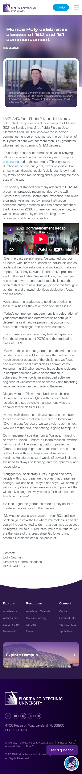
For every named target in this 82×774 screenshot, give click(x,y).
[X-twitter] (31, 716)
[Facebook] (23, 716)
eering (14, 161)
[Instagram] (8, 716)
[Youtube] (16, 716)
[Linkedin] (38, 716)
